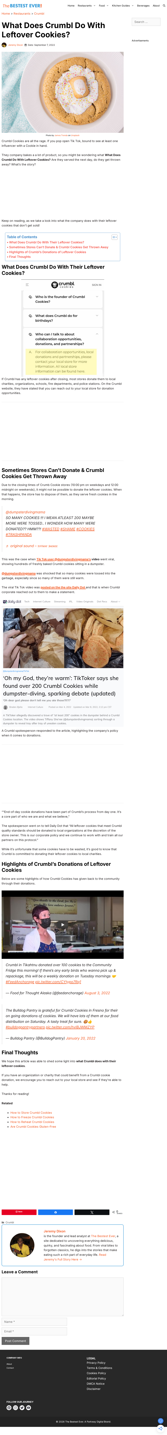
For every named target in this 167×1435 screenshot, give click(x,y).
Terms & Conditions (99, 1368)
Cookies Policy (96, 1373)
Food (102, 5)
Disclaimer (93, 1389)
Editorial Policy (96, 1378)
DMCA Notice (96, 1383)
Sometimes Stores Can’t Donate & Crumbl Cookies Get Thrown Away (58, 247)
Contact (10, 1368)
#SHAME (67, 529)
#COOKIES (85, 529)
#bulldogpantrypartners (25, 1027)
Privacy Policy (96, 1362)
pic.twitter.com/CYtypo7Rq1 (58, 982)
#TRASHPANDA (19, 534)
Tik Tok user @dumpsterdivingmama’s (64, 559)
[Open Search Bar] (164, 5)
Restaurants (85, 5)
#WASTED (50, 529)
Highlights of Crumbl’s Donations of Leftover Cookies (47, 252)
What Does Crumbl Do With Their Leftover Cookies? (46, 242)
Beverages (143, 5)
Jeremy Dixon (15, 45)
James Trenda (61, 135)
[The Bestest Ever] (23, 5)
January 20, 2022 (80, 1038)
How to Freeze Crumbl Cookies (32, 1117)
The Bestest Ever (103, 1236)
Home (71, 5)
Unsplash (75, 135)
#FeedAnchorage (20, 982)
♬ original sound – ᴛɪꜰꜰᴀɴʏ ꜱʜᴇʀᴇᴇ (32, 546)
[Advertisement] (63, 194)
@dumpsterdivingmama (25, 512)
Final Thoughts (20, 257)
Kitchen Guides (121, 5)
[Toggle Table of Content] (113, 237)
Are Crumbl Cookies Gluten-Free (33, 1126)
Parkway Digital (95, 1421)
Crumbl (39, 13)
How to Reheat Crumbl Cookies (32, 1122)
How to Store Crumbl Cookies (31, 1112)
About (156, 5)
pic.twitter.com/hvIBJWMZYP (70, 1027)
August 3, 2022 (97, 993)
